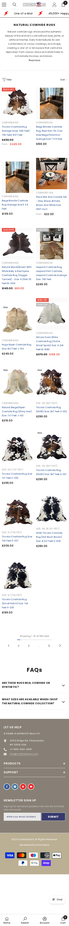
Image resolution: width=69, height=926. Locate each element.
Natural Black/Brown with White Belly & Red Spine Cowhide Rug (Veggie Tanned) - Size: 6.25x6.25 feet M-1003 (17, 275)
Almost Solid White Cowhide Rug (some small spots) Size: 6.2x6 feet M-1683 (50, 343)
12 (49, 645)
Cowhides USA (44, 192)
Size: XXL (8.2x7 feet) (47, 528)
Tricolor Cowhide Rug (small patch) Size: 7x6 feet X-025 (15, 603)
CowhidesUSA (10, 122)
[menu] (4, 4)
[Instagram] (15, 786)
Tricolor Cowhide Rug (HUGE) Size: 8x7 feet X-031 (51, 472)
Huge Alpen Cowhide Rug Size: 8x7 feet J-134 (16, 346)
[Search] (14, 4)
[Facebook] (7, 786)
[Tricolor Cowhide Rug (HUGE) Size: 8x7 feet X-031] (51, 446)
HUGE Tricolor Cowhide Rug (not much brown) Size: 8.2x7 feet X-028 (49, 537)
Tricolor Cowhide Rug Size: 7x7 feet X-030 (17, 475)
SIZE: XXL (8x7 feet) (47, 403)
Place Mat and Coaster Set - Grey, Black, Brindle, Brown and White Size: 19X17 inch (51, 203)
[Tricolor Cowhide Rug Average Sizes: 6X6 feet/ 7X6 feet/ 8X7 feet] (17, 103)
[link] (25, 920)
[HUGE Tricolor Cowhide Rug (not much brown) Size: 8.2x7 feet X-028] (51, 509)
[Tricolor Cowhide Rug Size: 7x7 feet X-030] (17, 450)
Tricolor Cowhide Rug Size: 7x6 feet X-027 (17, 538)
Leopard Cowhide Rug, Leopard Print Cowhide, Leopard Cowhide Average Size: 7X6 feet (51, 273)
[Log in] (54, 5)
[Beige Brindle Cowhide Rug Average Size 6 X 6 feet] (17, 177)
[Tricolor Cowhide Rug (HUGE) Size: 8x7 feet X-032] (51, 384)
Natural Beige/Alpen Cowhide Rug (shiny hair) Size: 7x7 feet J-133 (17, 411)
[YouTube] (31, 786)
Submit (53, 817)
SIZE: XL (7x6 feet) (12, 532)
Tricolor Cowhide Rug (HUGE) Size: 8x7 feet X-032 (51, 409)
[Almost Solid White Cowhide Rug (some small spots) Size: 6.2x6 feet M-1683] (51, 314)
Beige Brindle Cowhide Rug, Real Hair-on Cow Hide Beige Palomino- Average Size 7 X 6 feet (49, 132)
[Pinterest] (23, 786)
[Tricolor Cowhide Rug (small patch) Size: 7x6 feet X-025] (17, 576)
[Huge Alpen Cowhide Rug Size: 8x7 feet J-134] (17, 321)
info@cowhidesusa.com (24, 753)
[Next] (60, 645)
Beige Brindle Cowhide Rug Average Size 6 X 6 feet (15, 204)
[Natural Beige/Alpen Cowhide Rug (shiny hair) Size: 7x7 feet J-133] (17, 384)
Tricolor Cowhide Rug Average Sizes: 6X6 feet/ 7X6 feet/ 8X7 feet (16, 130)
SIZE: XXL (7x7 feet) (12, 469)
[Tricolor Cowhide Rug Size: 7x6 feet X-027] (17, 513)
